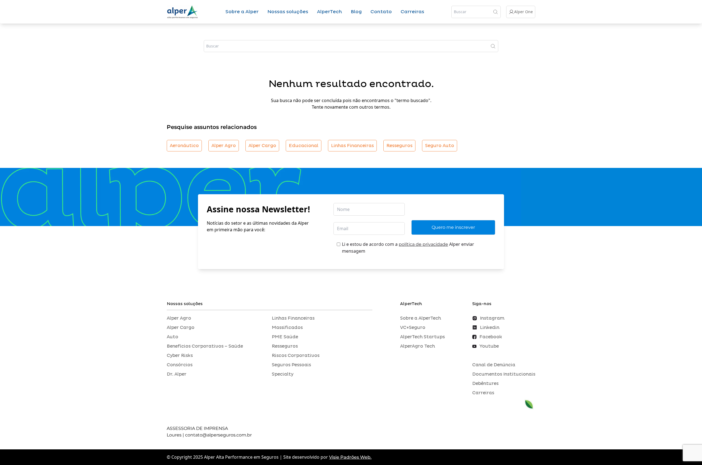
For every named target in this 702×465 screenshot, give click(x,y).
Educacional (303, 145)
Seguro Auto (439, 145)
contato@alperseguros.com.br (218, 435)
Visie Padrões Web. (350, 457)
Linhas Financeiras (352, 145)
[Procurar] (495, 12)
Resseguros (399, 145)
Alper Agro (223, 145)
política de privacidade (423, 244)
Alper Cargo (262, 145)
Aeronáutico (184, 145)
